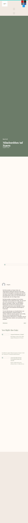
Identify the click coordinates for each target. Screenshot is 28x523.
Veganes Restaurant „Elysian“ (17, 334)
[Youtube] (22, 1)
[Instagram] (25, 1)
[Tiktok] (22, 4)
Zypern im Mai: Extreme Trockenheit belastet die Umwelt (16, 359)
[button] (14, 9)
